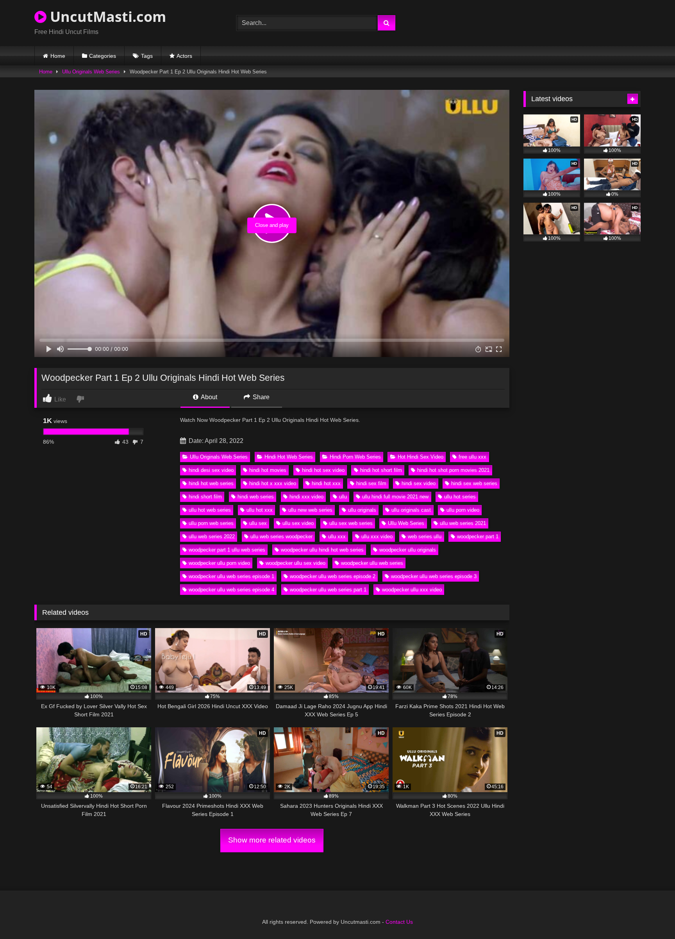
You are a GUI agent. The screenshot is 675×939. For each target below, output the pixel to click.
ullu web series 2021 (463, 523)
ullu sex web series (351, 523)
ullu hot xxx (259, 510)
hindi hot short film (381, 470)
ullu (343, 497)
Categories (102, 56)
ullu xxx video (377, 536)
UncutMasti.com (106, 16)
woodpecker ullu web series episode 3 (434, 576)
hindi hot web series (211, 483)
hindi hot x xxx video (272, 483)
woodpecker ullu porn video (219, 563)
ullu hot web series (210, 510)
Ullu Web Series (406, 523)
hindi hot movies (267, 470)
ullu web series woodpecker (281, 536)
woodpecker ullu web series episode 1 (231, 576)
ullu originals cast (411, 510)
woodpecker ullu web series (372, 563)
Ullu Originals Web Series (91, 72)
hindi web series (256, 497)
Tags (147, 56)
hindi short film (205, 497)
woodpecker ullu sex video (295, 563)
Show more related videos (272, 840)
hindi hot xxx (326, 483)
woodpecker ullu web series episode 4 (231, 590)
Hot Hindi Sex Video (420, 457)
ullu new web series (310, 510)
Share (260, 397)
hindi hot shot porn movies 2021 (453, 470)
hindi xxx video (306, 497)
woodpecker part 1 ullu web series (227, 550)
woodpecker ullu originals (407, 550)
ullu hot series (460, 497)
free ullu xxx (472, 457)
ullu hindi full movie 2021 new (395, 497)
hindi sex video (419, 483)
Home (57, 56)
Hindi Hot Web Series (288, 457)
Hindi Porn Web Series (355, 457)
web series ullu (424, 536)
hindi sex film (371, 483)
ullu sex (258, 523)
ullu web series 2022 (212, 536)
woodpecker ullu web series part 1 (328, 590)
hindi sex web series (474, 483)
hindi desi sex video (211, 470)
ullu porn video (462, 510)
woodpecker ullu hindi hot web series (322, 550)
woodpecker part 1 (477, 536)
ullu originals (362, 510)
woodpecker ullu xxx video (412, 590)
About (208, 397)
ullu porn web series (211, 523)
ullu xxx (337, 536)
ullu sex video (298, 523)
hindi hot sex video (323, 470)
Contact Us (399, 922)
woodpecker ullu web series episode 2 (332, 576)
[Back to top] (650, 915)
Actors (184, 56)
